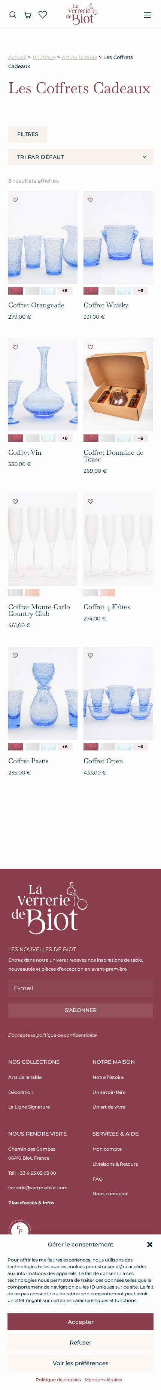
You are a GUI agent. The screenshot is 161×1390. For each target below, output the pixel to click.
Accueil (17, 57)
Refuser (80, 1342)
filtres (27, 134)
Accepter (81, 1321)
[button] (150, 1244)
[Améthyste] (15, 291)
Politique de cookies (58, 1379)
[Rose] (32, 592)
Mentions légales (103, 1379)
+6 (64, 290)
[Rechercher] (12, 14)
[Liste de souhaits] (42, 14)
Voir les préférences (81, 1363)
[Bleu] (48, 291)
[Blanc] (32, 291)
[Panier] (27, 14)
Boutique (44, 57)
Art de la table (79, 57)
